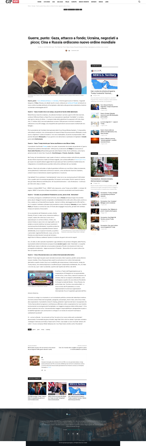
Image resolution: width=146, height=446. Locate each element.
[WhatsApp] (41, 337)
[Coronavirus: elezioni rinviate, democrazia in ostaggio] (104, 167)
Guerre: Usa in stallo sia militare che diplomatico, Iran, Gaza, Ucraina (109, 131)
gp (69, 50)
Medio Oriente (71, 9)
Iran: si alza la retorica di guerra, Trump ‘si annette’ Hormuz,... (103, 92)
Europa (33, 6)
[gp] (66, 50)
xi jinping (48, 329)
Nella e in (48, 101)
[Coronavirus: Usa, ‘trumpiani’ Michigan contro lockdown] (95, 203)
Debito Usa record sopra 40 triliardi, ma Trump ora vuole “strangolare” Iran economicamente (57, 398)
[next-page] (32, 403)
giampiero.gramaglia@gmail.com (75, 429)
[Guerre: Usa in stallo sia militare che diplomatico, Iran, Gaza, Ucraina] (95, 132)
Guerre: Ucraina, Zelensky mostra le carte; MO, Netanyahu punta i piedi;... (109, 115)
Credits (85, 442)
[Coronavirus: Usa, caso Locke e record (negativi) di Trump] (95, 227)
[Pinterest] (37, 337)
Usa (81, 9)
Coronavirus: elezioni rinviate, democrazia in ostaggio (102, 180)
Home (29, 6)
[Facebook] (29, 337)
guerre (34, 329)
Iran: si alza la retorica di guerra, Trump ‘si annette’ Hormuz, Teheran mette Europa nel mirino (77, 398)
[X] (33, 337)
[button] (139, 2)
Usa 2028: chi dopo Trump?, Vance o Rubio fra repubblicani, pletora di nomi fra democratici (37, 398)
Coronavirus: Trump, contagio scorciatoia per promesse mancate (109, 194)
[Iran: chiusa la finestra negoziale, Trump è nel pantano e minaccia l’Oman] (95, 107)
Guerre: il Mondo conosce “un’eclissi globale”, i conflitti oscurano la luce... (108, 140)
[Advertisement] (73, 23)
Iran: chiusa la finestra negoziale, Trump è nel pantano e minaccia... (109, 106)
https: (42, 359)
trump (42, 329)
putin (38, 329)
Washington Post (80, 159)
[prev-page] (29, 403)
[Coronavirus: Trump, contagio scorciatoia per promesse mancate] (95, 195)
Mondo (77, 9)
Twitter (49, 367)
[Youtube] (77, 433)
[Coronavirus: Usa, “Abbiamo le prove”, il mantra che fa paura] (95, 211)
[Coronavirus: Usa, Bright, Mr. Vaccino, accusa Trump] (95, 219)
